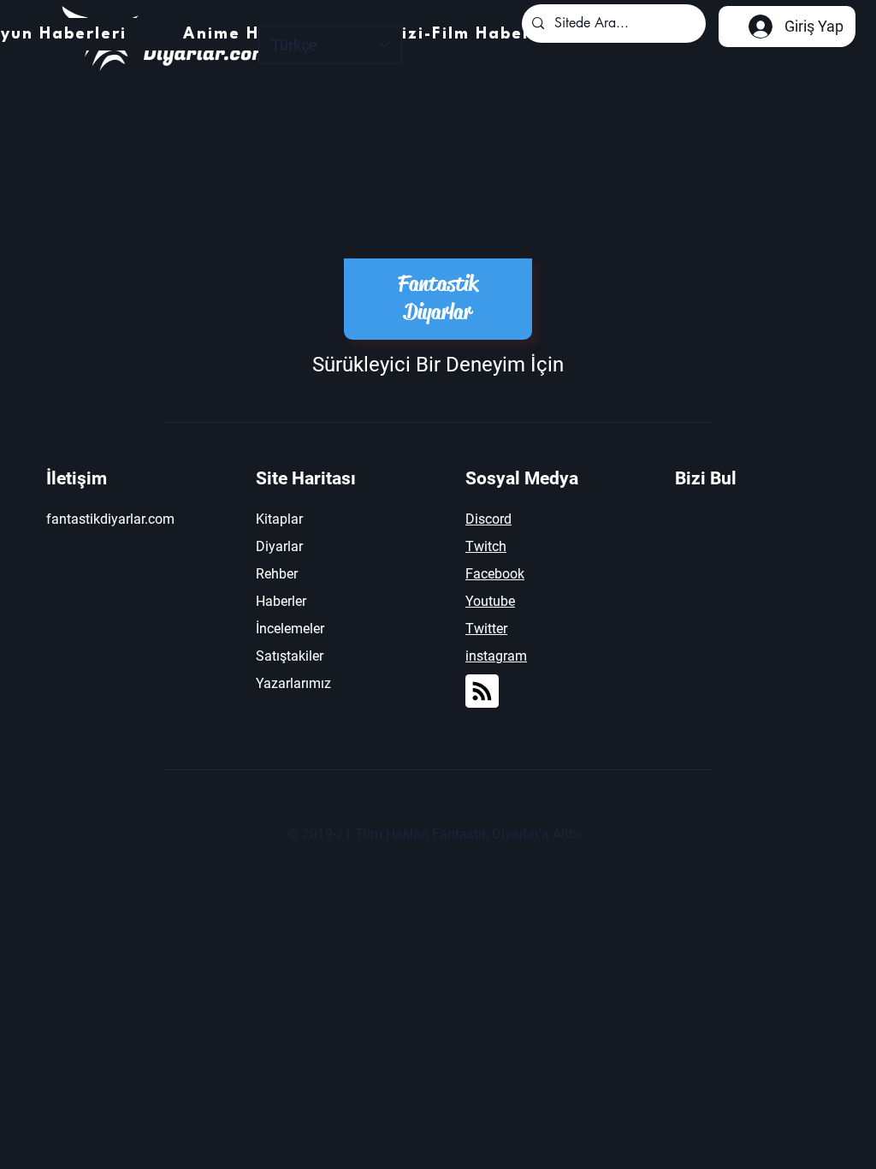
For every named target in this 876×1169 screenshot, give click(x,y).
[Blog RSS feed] (482, 691)
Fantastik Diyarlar (438, 298)
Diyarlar (279, 546)
